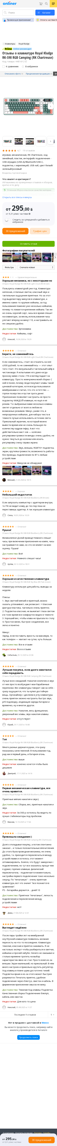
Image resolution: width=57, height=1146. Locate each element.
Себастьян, (12, 655)
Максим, (11, 822)
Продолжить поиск (28, 1037)
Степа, (10, 515)
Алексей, (11, 339)
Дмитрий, (12, 773)
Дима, (10, 913)
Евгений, (11, 480)
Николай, (12, 1007)
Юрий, (10, 724)
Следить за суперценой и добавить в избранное (31, 221)
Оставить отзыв (28, 243)
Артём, (10, 564)
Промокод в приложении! (19, 20)
